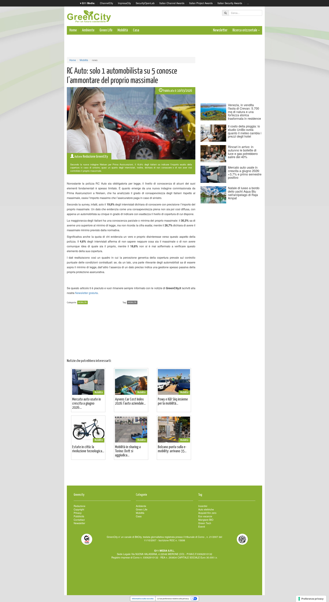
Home (73, 30)
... (248, 3)
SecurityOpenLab (145, 3)
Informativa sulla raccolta (143, 599)
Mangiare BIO (205, 519)
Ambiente (88, 30)
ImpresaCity (124, 3)
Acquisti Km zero (207, 513)
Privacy (78, 513)
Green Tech (204, 523)
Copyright (79, 509)
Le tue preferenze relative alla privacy (173, 599)
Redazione (79, 506)
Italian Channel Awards (171, 3)
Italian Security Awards (229, 3)
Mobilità (123, 30)
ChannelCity (106, 3)
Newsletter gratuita (86, 293)
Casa (136, 30)
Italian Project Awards (201, 3)
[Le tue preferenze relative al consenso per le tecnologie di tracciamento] (311, 598)
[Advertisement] (164, 474)
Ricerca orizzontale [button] (245, 30)
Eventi (201, 526)
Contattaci (79, 519)
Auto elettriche (206, 509)
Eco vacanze (205, 516)
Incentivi (202, 506)
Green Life (106, 30)
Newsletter (220, 30)
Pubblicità (79, 516)
